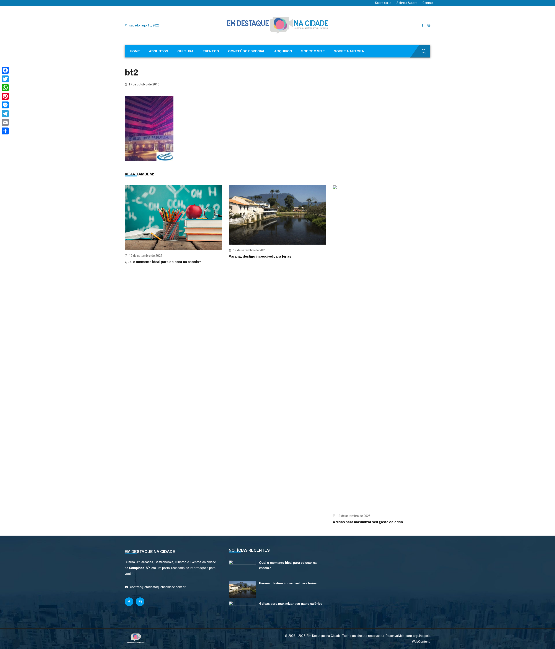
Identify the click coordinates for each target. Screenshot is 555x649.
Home (135, 51)
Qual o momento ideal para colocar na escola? (163, 262)
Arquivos (283, 51)
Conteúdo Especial (246, 51)
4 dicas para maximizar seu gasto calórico (368, 522)
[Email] (5, 122)
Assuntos (158, 51)
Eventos (211, 51)
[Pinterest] (5, 96)
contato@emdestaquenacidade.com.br (158, 587)
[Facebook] (5, 70)
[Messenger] (5, 105)
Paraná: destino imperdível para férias (260, 256)
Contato (428, 3)
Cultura (185, 51)
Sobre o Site (313, 51)
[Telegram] (5, 113)
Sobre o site (383, 3)
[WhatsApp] (5, 87)
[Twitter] (5, 79)
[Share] (5, 131)
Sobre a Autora (407, 3)
